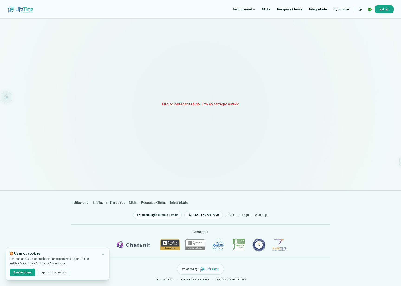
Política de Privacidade (50, 263)
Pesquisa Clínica (290, 9)
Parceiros (118, 202)
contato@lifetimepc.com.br (160, 215)
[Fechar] (103, 253)
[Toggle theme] (360, 9)
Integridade (318, 9)
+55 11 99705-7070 (206, 215)
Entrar (384, 9)
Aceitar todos (22, 272)
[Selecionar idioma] (369, 9)
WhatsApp (261, 215)
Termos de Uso (165, 279)
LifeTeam (100, 202)
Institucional (242, 9)
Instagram (245, 215)
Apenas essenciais (53, 272)
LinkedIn (231, 215)
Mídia (266, 9)
